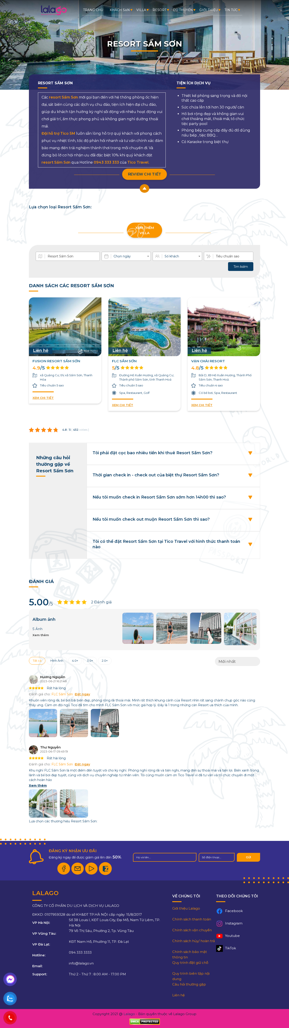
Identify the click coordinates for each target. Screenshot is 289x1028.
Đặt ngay (82, 694)
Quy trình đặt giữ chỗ (190, 962)
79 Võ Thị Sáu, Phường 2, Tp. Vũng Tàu (101, 931)
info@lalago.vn (81, 963)
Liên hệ (178, 995)
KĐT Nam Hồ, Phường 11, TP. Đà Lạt (99, 941)
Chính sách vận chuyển (192, 930)
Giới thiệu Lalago (186, 908)
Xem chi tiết (43, 398)
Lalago (129, 1014)
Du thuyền (183, 10)
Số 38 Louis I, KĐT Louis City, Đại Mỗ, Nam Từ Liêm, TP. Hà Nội (114, 922)
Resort (159, 10)
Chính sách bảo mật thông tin (189, 954)
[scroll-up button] (144, 188)
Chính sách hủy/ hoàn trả (193, 941)
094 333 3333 (80, 952)
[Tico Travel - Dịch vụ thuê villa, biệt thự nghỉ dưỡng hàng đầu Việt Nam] (53, 15)
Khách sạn (120, 10)
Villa (141, 10)
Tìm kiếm (240, 267)
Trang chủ (93, 10)
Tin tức (231, 10)
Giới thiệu (208, 10)
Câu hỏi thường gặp (189, 984)
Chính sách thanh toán (191, 919)
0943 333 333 (106, 162)
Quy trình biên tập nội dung (191, 976)
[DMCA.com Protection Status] (144, 1022)
